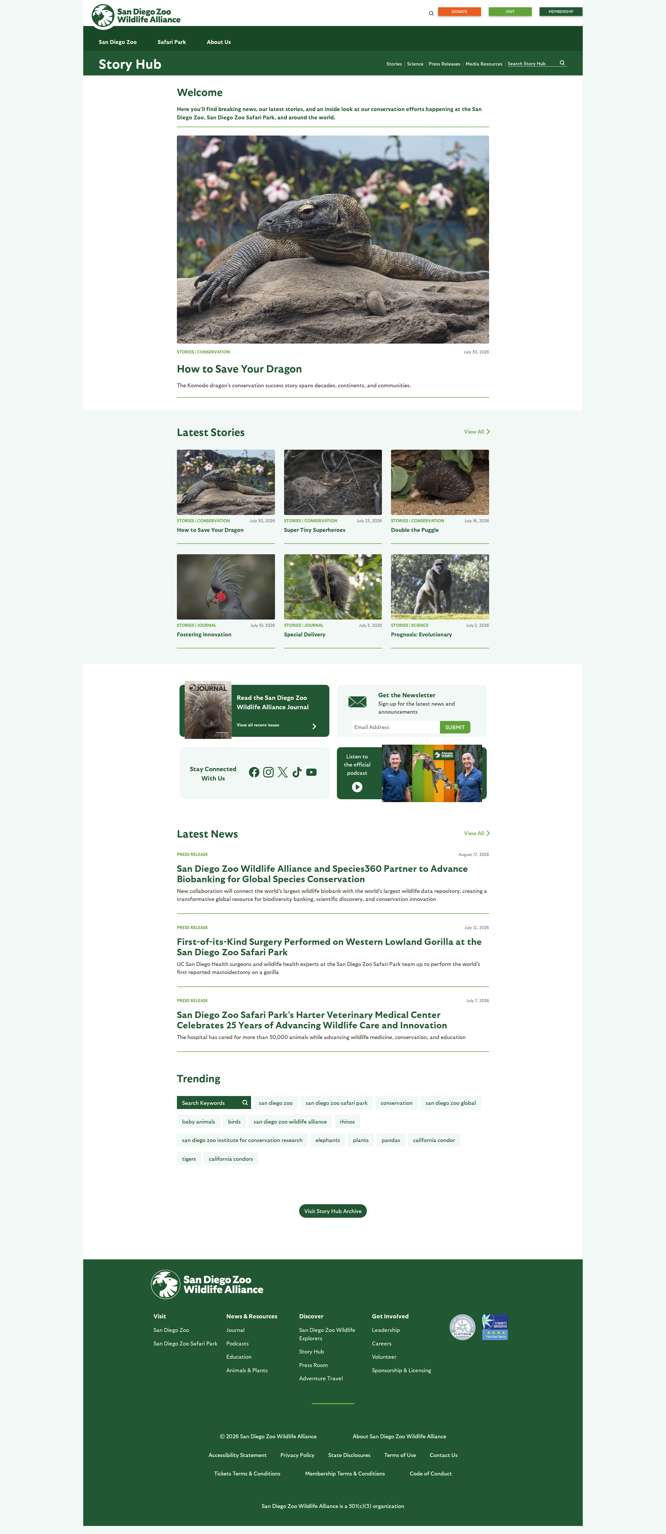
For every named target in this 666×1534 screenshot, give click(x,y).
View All (474, 431)
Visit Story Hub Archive (333, 1211)
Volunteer (384, 1356)
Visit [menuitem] (510, 11)
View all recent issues (258, 724)
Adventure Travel (321, 1378)
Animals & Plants (247, 1370)
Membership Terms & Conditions (345, 1473)
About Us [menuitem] (219, 41)
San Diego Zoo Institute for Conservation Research (242, 1140)
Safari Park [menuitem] (172, 41)
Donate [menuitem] (460, 11)
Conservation (213, 351)
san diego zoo (276, 1102)
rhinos (347, 1121)
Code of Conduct (431, 1473)
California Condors (231, 1158)
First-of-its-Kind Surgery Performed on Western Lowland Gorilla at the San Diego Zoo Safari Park (329, 946)
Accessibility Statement (238, 1455)
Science (415, 63)
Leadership (386, 1329)
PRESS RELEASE (192, 854)
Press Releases (444, 63)
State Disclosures (349, 1455)
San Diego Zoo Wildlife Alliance (290, 1121)
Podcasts (237, 1343)
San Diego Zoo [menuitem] (118, 41)
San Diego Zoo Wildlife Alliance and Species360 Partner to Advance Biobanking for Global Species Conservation (322, 873)
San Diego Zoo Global (451, 1102)
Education (239, 1356)
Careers (382, 1343)
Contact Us (444, 1455)
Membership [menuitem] (561, 11)
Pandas (391, 1140)
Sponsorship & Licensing (401, 1370)
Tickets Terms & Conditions (247, 1473)
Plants (361, 1140)
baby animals (198, 1121)
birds (234, 1121)
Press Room (313, 1365)
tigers (189, 1158)
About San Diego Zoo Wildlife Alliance (399, 1436)
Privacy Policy (297, 1455)
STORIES (185, 351)
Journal (206, 625)
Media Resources (484, 63)
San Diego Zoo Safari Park (337, 1102)
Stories (394, 63)
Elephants (328, 1140)
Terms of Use (400, 1455)
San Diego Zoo (171, 1329)
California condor (434, 1140)
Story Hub (130, 63)
